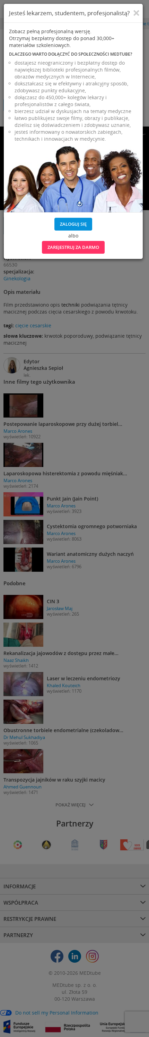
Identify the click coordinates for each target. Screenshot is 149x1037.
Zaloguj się (73, 224)
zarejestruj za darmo (73, 247)
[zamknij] (136, 13)
